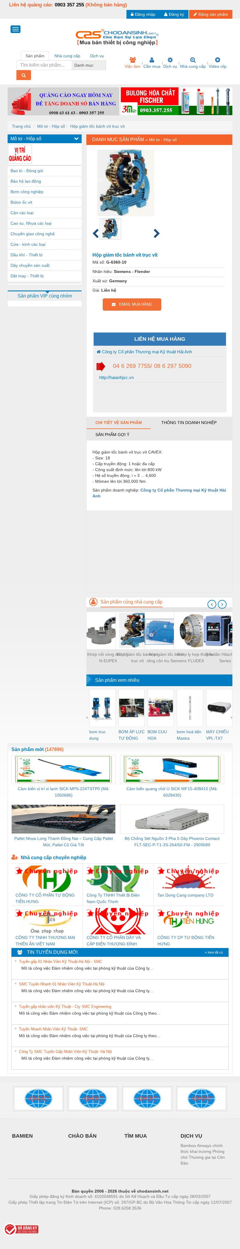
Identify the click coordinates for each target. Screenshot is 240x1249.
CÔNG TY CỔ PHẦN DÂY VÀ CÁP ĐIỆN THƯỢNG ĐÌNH (114, 940)
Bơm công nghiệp (27, 191)
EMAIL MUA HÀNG (134, 304)
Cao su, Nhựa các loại (31, 223)
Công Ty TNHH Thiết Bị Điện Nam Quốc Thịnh (113, 898)
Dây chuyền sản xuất (30, 265)
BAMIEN (22, 1136)
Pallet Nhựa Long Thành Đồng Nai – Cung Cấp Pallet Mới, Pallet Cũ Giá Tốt (63, 841)
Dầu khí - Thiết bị (26, 254)
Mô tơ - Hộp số (51, 126)
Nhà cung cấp (193, 66)
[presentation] (212, 604)
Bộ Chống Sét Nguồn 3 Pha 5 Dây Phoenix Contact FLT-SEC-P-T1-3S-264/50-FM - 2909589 (172, 841)
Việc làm (132, 66)
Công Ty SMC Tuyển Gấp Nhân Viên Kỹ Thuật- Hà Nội (65, 1051)
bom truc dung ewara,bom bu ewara (99, 735)
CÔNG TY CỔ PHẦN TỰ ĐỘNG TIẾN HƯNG (45, 898)
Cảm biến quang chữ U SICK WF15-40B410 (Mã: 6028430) (172, 792)
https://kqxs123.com (148, 1217)
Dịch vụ (170, 66)
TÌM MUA (135, 1136)
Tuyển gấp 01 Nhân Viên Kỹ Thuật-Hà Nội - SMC (60, 961)
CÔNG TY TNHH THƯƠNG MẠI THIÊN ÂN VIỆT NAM (45, 940)
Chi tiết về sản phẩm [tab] (118, 422)
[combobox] (104, 65)
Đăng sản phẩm (213, 14)
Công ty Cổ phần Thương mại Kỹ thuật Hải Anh (146, 351)
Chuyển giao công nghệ (33, 233)
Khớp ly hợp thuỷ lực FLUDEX (196, 657)
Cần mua (151, 66)
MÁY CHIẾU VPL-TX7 (217, 735)
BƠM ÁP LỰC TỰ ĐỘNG (132, 735)
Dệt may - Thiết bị (27, 276)
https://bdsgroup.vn (112, 1217)
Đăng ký (176, 14)
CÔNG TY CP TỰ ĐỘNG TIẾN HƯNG (185, 940)
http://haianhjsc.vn (116, 377)
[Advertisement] (159, 551)
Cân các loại (22, 212)
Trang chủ (21, 126)
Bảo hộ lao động (26, 181)
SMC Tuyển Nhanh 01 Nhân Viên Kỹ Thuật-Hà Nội (61, 984)
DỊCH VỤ (191, 1136)
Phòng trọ (82, 1217)
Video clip (218, 66)
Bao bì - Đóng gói (27, 170)
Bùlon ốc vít (21, 202)
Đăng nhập (145, 14)
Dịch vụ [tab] (97, 55)
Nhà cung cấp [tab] (67, 55)
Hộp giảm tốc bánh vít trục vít (97, 126)
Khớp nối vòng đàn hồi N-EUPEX (108, 657)
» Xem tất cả (214, 952)
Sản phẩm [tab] (34, 55)
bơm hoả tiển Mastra (189, 735)
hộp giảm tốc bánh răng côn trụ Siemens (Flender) (166, 658)
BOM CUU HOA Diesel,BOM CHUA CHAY (159, 735)
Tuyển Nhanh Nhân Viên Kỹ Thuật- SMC (53, 1029)
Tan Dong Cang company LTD (185, 895)
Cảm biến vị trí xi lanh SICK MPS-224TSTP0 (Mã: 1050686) (63, 792)
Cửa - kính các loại (28, 244)
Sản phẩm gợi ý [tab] (112, 434)
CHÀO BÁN (82, 1136)
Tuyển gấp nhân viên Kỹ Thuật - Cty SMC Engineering (65, 1006)
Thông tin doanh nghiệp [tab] (189, 422)
